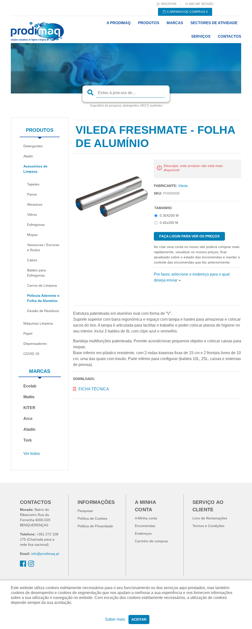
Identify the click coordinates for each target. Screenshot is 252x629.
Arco (27, 418)
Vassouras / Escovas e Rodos (43, 247)
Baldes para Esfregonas (36, 272)
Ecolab (29, 386)
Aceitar (138, 619)
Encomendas (145, 526)
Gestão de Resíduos (43, 311)
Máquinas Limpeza (38, 323)
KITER (29, 408)
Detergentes (33, 146)
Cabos (32, 260)
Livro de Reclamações (209, 518)
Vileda (183, 186)
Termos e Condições (208, 526)
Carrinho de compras (151, 541)
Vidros (32, 214)
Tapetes (33, 184)
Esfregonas (36, 225)
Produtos (39, 130)
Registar (168, 4)
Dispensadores (35, 344)
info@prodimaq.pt (45, 554)
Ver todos (31, 453)
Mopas (32, 235)
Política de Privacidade (95, 526)
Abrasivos (34, 204)
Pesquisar (85, 511)
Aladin (28, 156)
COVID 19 (31, 354)
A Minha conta (146, 518)
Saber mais (115, 619)
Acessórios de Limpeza (35, 168)
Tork (27, 440)
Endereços (143, 533)
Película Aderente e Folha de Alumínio (43, 298)
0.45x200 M (169, 223)
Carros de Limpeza (42, 285)
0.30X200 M (169, 215)
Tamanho (163, 208)
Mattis (28, 397)
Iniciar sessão (201, 4)
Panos (32, 194)
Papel (27, 333)
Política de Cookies (92, 518)
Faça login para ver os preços (189, 236)
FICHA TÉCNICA (94, 389)
